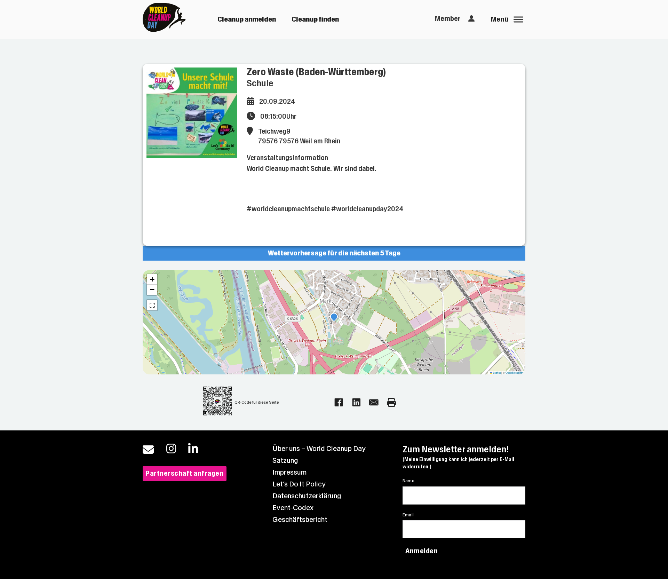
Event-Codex (292, 507)
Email (408, 515)
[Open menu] (518, 19)
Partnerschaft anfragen (184, 473)
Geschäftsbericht (299, 519)
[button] (334, 317)
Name (409, 481)
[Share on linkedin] (356, 402)
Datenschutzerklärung (306, 496)
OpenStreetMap (515, 372)
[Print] (391, 402)
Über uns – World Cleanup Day (319, 448)
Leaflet (496, 372)
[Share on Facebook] (338, 402)
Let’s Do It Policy (299, 484)
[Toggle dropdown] (471, 19)
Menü (500, 19)
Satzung (285, 460)
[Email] (374, 402)
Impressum (289, 472)
